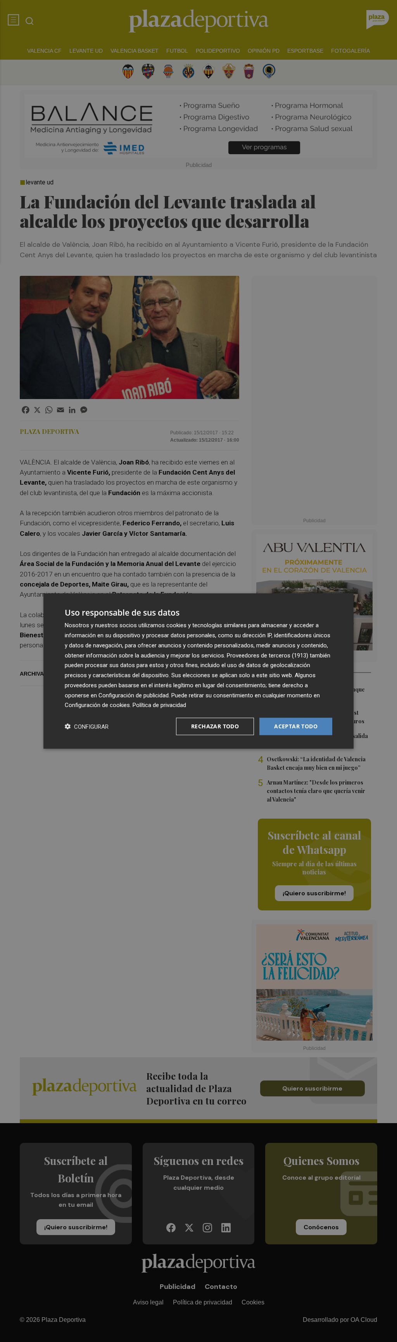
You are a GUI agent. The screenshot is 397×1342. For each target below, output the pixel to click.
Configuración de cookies (97, 705)
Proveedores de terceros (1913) (267, 655)
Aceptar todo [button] (296, 726)
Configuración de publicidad (133, 695)
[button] (87, 726)
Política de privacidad (159, 705)
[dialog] (198, 671)
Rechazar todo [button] (215, 726)
